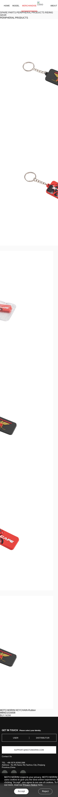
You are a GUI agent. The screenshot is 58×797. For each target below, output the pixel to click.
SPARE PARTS (8, 12)
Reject (45, 791)
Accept (21, 791)
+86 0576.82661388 (16, 762)
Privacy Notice (30, 785)
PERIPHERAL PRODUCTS (30, 12)
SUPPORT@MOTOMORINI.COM (29, 750)
